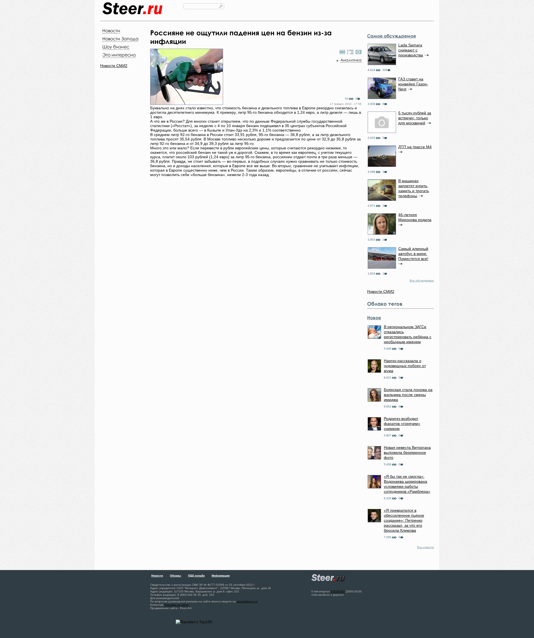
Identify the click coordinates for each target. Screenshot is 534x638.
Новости (111, 30)
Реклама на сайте (176, 604)
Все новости (425, 547)
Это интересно (119, 55)
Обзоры (175, 575)
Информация (221, 575)
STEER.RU (338, 591)
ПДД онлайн (196, 575)
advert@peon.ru (247, 601)
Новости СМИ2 (113, 65)
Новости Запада (120, 38)
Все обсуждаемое (422, 280)
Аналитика (351, 60)
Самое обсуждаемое (391, 36)
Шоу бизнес (115, 47)
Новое (374, 317)
